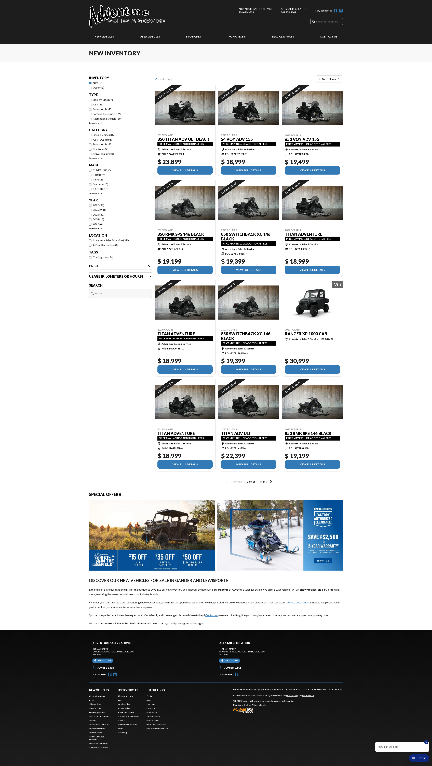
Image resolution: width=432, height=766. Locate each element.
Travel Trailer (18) (103, 153)
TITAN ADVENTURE (303, 234)
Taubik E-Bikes (95, 732)
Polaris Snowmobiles (98, 743)
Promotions (236, 36)
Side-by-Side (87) (103, 99)
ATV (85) (98, 104)
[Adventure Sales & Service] (127, 16)
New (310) (99, 82)
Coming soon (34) (103, 257)
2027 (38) (98, 205)
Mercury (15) (100, 184)
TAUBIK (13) (100, 188)
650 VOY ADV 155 (302, 139)
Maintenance (152, 720)
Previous (236, 481)
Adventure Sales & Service (256, 8)
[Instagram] (341, 11)
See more (94, 123)
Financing (193, 36)
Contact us (211, 615)
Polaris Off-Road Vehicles (96, 738)
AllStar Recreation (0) (105, 245)
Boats (120, 728)
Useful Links (155, 690)
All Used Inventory (126, 696)
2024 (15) (98, 219)
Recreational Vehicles (99, 724)
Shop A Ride (252, 705)
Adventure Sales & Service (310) (111, 240)
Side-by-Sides (95, 704)
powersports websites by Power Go (277, 701)
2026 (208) (99, 209)
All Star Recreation (294, 8)
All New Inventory (97, 696)
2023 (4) (98, 224)
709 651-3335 (246, 12)
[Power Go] (263, 710)
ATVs (91, 700)
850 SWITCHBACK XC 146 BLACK (245, 236)
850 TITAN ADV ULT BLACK (183, 139)
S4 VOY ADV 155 (237, 139)
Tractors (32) (100, 149)
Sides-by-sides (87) (104, 134)
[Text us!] (419, 758)
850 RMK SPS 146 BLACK (180, 234)
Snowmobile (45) (102, 109)
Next (263, 481)
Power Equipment (97, 712)
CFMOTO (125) (102, 170)
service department (298, 602)
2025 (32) (98, 214)
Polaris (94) (99, 174)
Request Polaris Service (157, 728)
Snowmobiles (95, 708)
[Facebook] (335, 11)
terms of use (308, 695)
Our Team (151, 704)
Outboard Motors (97, 728)
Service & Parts (283, 36)
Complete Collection (98, 747)
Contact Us (329, 36)
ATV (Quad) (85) (102, 139)
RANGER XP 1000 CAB (306, 333)
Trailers (92, 720)
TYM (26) (98, 179)
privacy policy (292, 695)
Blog (148, 700)
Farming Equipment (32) (107, 113)
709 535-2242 (288, 12)
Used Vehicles (150, 36)
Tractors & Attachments (100, 716)
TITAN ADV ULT (236, 433)
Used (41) (98, 87)
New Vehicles (104, 36)
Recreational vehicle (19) (107, 118)
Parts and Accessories (156, 724)
